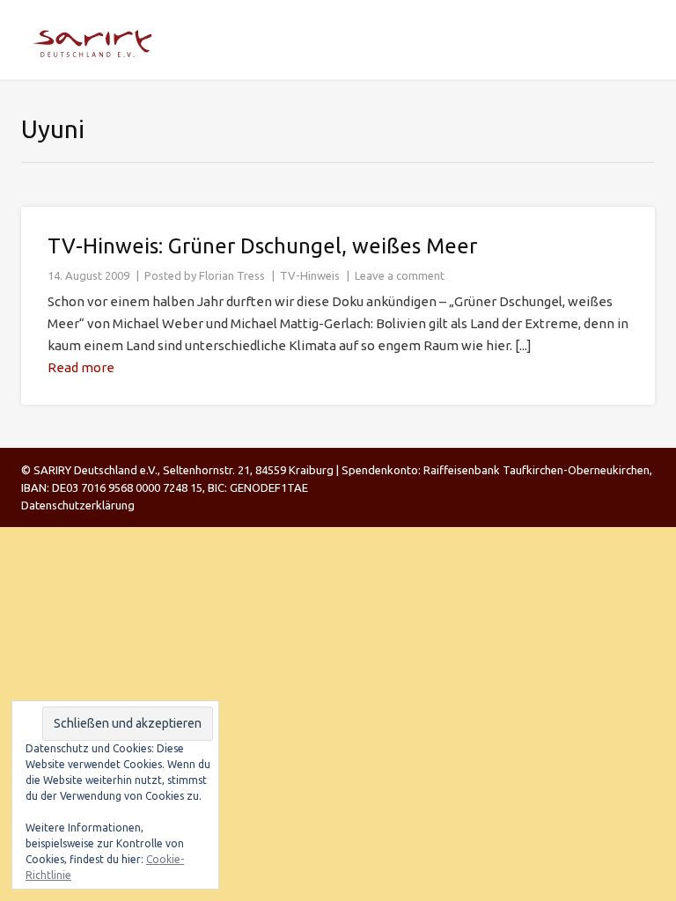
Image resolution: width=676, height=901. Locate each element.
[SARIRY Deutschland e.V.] (97, 39)
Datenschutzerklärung (78, 505)
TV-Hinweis (310, 275)
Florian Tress (232, 275)
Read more (81, 367)
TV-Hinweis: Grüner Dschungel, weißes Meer (262, 246)
